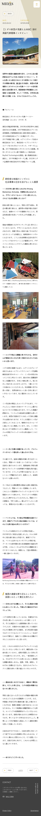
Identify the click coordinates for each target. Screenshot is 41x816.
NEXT (31, 770)
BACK (10, 13)
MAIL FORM (10, 796)
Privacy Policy (7, 810)
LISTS (20, 770)
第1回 (18, 83)
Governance (35, 810)
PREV (10, 770)
